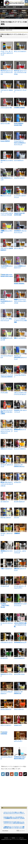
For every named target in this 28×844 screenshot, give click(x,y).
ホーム (2, 7)
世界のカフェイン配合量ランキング (13, 7)
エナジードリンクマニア (15, 839)
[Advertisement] (14, 791)
